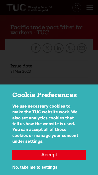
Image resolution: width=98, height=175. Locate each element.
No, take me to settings (34, 167)
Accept (49, 154)
